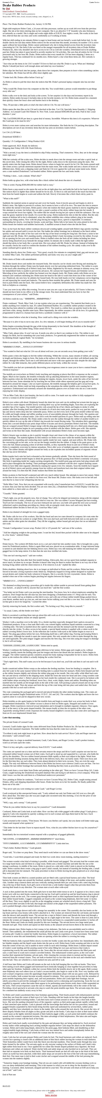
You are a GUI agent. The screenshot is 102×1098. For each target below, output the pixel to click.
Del (8, 8)
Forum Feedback (21, 11)
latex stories (51, 1095)
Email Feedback (8, 11)
